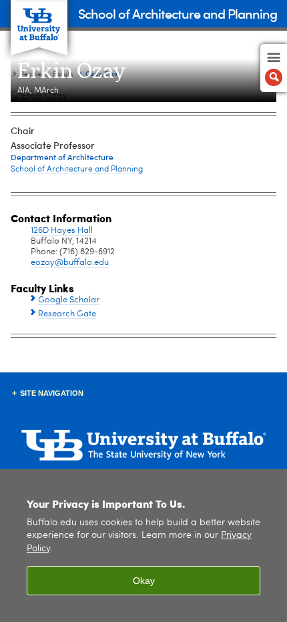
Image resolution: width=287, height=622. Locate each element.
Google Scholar (68, 300)
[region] (143, 545)
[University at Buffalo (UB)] (39, 20)
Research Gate (67, 314)
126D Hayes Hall (62, 230)
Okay (144, 580)
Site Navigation (51, 393)
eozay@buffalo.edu (70, 262)
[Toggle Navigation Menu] (273, 68)
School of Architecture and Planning (177, 13)
